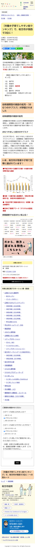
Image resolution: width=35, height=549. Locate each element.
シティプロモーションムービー (15, 348)
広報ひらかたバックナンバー (15, 303)
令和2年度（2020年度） (13, 355)
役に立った (8, 415)
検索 (20, 4)
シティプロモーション (12, 339)
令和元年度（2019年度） (14, 358)
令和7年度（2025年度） (13, 309)
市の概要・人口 (10, 389)
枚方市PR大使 (9, 362)
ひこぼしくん (9, 376)
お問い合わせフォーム (17, 281)
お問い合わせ (5, 537)
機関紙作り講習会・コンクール (15, 393)
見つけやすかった (10, 428)
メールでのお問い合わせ (11, 515)
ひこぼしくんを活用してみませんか (17, 379)
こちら (17, 531)
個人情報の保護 (15, 537)
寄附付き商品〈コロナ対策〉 (15, 396)
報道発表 (8, 328)
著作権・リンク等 (25, 537)
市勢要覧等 (8, 365)
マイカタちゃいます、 (13, 345)
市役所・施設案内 (19, 504)
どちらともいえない (11, 418)
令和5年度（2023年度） (13, 315)
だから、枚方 (10, 342)
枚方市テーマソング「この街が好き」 (18, 352)
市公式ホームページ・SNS (14, 325)
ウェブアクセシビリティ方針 (10, 540)
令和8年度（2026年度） (13, 306)
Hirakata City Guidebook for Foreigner (16, 511)
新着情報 (10, 481)
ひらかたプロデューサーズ (14, 372)
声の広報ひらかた (11, 322)
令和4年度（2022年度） (13, 318)
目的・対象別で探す (23, 15)
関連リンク (7, 507)
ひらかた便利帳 (10, 369)
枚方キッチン (10, 296)
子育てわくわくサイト (8, 15)
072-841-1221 (9, 494)
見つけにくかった (10, 433)
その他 (3, 18)
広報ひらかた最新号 (12, 293)
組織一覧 (7, 504)
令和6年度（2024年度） (13, 312)
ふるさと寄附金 (10, 332)
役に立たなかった (10, 420)
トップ (3, 481)
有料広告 (8, 386)
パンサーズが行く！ (12, 299)
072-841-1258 (11, 271)
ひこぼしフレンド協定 (13, 382)
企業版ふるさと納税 (12, 335)
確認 (17, 463)
